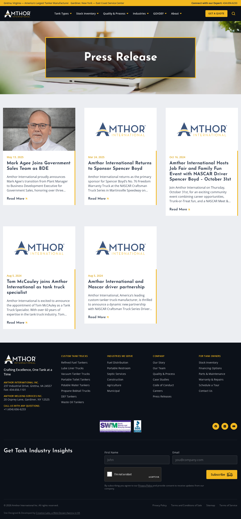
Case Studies (161, 379)
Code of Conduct (163, 385)
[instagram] (224, 426)
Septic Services (116, 374)
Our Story (159, 362)
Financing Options (210, 368)
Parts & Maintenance (212, 374)
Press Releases (162, 396)
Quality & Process (114, 13)
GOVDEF (158, 13)
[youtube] (233, 426)
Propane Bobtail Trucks (75, 391)
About (175, 13)
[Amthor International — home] (17, 13)
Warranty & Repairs (211, 379)
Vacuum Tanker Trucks (75, 374)
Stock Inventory (86, 13)
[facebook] (215, 426)
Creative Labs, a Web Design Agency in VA (58, 512)
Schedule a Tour (209, 385)
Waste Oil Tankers (72, 402)
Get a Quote (216, 13)
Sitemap (210, 505)
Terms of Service (228, 505)
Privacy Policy (145, 485)
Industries (139, 13)
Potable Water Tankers (75, 385)
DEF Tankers (69, 396)
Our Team (159, 368)
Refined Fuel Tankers (74, 362)
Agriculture (114, 385)
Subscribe (218, 474)
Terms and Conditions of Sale (186, 505)
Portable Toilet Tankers (75, 379)
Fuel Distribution (117, 362)
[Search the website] (233, 13)
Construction (115, 379)
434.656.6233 (230, 3)
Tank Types (61, 13)
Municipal (113, 391)
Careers (158, 391)
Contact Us (205, 391)
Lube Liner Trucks (72, 368)
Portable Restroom (118, 368)
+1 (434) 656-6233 (15, 409)
